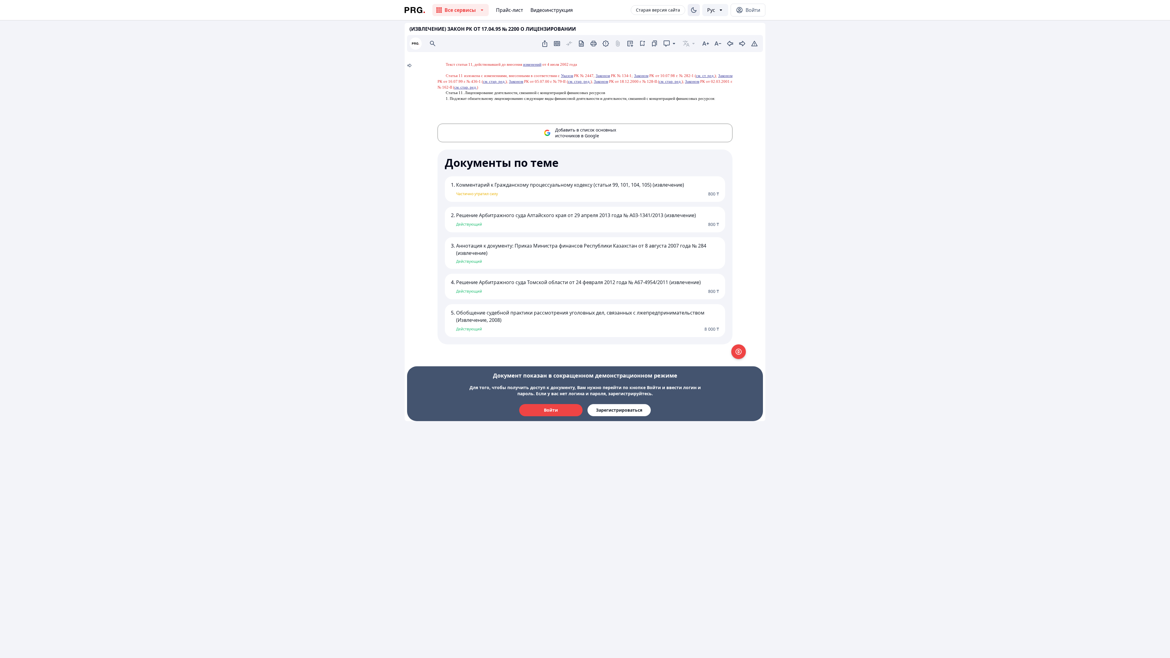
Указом (567, 75)
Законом (603, 75)
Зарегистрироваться (619, 410)
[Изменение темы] (694, 10)
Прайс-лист (509, 10)
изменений (532, 64)
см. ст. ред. (705, 75)
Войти (551, 410)
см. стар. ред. (494, 81)
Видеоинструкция (551, 10)
